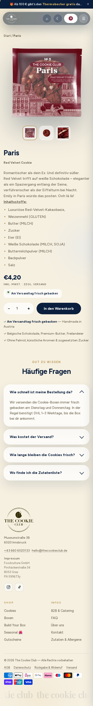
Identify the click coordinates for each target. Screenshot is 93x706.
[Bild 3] (63, 133)
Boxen (8, 618)
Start (7, 35)
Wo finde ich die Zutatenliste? (36, 473)
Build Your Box (15, 625)
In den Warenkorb (59, 308)
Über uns (57, 625)
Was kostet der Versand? (32, 437)
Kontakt (57, 632)
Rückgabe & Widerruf (49, 667)
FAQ (54, 618)
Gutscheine (12, 640)
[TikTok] (19, 587)
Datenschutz (22, 667)
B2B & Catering (62, 611)
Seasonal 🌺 (13, 632)
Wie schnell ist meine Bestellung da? (41, 392)
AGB (7, 667)
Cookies (10, 611)
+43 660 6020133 (17, 550)
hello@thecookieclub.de (49, 550)
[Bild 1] (30, 133)
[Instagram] (8, 587)
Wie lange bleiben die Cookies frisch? (42, 455)
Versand (71, 667)
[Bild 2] (46, 133)
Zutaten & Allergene (66, 640)
